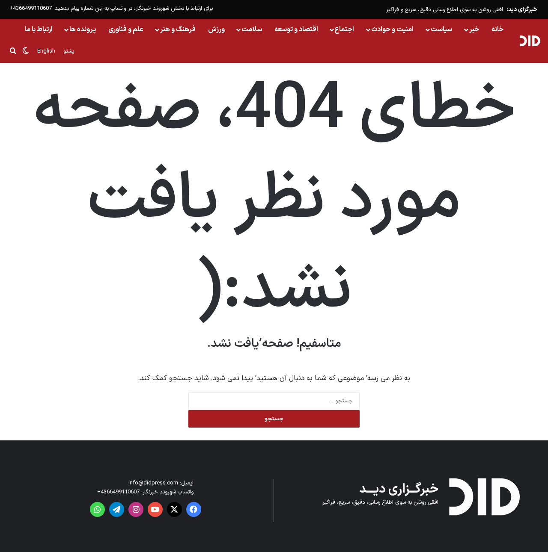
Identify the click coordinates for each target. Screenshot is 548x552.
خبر (474, 29)
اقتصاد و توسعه (296, 29)
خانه (497, 29)
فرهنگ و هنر (178, 29)
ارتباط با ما (39, 29)
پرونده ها (82, 29)
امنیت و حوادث (392, 29)
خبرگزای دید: (521, 9)
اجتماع (344, 29)
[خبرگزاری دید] (530, 40)
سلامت (251, 29)
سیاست (441, 29)
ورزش (216, 29)
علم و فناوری (125, 29)
